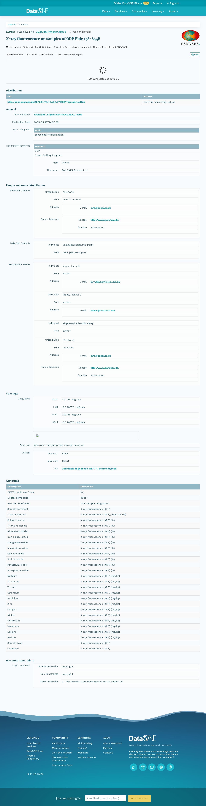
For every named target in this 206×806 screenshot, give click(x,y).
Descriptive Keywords (18, 145)
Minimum (53, 453)
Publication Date (21, 122)
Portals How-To (87, 757)
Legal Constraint (21, 665)
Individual (53, 244)
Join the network (62, 752)
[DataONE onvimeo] (143, 767)
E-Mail (83, 207)
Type (55, 162)
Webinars (83, 752)
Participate (58, 743)
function (82, 227)
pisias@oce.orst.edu (102, 310)
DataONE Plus (35, 751)
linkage (83, 220)
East (55, 407)
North (55, 399)
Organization (52, 192)
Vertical (26, 452)
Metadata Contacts (20, 190)
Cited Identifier (22, 114)
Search (12, 24)
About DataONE (112, 743)
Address (54, 207)
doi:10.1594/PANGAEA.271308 (51, 32)
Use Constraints (49, 674)
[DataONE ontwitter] (133, 767)
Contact (108, 752)
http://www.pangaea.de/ (104, 220)
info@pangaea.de (100, 207)
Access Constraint (48, 666)
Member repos (60, 748)
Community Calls (62, 765)
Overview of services (33, 745)
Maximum (53, 461)
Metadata (24, 24)
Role (56, 199)
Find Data (37, 774)
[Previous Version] (70, 32)
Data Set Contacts (20, 243)
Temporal (25, 445)
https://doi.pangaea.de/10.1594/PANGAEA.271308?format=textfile (46, 102)
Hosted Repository (33, 757)
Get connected (139, 798)
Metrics (107, 748)
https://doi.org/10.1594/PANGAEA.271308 (58, 114)
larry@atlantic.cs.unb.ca (105, 281)
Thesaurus (52, 170)
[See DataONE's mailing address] (170, 767)
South (55, 414)
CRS (56, 468)
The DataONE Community (60, 759)
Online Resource (50, 219)
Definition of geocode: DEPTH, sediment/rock (89, 468)
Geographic (24, 398)
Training (82, 748)
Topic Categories (21, 129)
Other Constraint (49, 681)
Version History (82, 32)
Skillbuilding (85, 743)
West (55, 422)
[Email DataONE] (152, 767)
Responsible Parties (19, 264)
